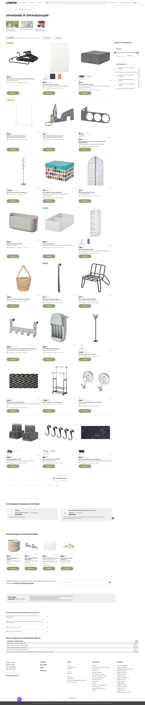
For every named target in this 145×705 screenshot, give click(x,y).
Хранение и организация (99, 685)
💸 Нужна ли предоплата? (13, 627)
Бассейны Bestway (122, 665)
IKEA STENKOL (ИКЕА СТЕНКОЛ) (51, 348)
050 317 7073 (10, 669)
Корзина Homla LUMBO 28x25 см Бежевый (18, 299)
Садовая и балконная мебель (101, 667)
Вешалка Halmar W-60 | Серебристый (17, 192)
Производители (121, 64)
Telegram (43, 670)
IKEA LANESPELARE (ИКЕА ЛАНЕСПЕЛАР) (90, 459)
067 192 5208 (10, 667)
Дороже (37, 38)
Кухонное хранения (98, 678)
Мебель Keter (121, 683)
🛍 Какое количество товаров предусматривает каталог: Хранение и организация (25, 622)
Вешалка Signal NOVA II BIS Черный (52, 402)
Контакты (70, 669)
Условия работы (72, 667)
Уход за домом (96, 686)
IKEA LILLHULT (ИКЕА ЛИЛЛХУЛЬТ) (17, 649)
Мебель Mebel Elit (122, 686)
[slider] (115, 53)
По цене (119, 49)
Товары (15, 9)
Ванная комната (97, 679)
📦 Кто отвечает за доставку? (14, 631)
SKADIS (17, 510)
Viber (41, 667)
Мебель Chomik (121, 670)
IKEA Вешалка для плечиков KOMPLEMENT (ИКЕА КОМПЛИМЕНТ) (92, 142)
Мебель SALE (121, 688)
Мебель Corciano (122, 672)
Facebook (43, 662)
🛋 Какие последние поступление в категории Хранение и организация (22, 616)
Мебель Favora (121, 676)
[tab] (27, 616)
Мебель (94, 665)
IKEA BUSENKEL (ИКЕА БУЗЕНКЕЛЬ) (52, 192)
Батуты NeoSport (122, 667)
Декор (94, 683)
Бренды (31, 2)
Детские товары (97, 672)
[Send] (109, 582)
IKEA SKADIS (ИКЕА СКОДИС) (50, 84)
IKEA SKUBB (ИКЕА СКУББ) (86, 84)
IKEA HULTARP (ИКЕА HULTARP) (51, 459)
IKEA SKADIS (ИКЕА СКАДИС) (14, 243)
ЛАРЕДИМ (8, 9)
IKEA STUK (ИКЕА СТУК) (49, 243)
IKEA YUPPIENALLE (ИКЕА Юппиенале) (53, 136)
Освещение (95, 681)
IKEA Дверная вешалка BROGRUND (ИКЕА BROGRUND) (21, 348)
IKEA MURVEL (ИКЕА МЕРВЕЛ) (51, 299)
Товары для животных (98, 688)
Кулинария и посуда (98, 674)
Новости (69, 672)
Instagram (43, 665)
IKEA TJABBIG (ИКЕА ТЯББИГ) (12, 559)
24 (53, 485)
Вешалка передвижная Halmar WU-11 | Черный (82, 510)
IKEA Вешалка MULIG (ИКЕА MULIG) (16, 136)
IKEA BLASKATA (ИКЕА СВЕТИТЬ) (15, 402)
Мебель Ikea (120, 681)
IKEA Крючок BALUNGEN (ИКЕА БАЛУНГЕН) (90, 402)
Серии (94, 690)
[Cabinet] (123, 2)
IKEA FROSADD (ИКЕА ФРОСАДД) (17, 645)
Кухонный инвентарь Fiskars (125, 669)
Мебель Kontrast (122, 685)
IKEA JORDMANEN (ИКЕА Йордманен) (31, 559)
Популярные (20, 38)
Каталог (24, 2)
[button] (112, 518)
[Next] (57, 485)
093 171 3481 (113, 2)
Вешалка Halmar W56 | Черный (87, 354)
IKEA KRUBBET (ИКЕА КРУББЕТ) (87, 299)
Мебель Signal (121, 690)
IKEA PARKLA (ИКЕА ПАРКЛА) (87, 192)
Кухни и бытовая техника (99, 676)
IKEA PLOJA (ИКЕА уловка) (50, 558)
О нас (69, 665)
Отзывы (69, 673)
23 (49, 485)
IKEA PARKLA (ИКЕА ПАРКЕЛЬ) (16, 643)
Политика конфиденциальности (76, 680)
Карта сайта (70, 678)
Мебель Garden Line (123, 678)
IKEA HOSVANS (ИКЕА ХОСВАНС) (66, 559)
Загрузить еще (61, 478)
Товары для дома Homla (124, 692)
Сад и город (95, 669)
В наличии (39, 2)
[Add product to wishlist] (39, 44)
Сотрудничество (72, 682)
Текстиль (94, 670)
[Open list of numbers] (116, 2)
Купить (13, 93)
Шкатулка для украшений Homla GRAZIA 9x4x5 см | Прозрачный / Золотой (30, 652)
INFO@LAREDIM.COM (12, 675)
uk (136, 2)
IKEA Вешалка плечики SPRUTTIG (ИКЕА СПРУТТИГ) (20, 78)
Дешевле (29, 38)
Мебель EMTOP (121, 674)
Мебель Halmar (121, 679)
